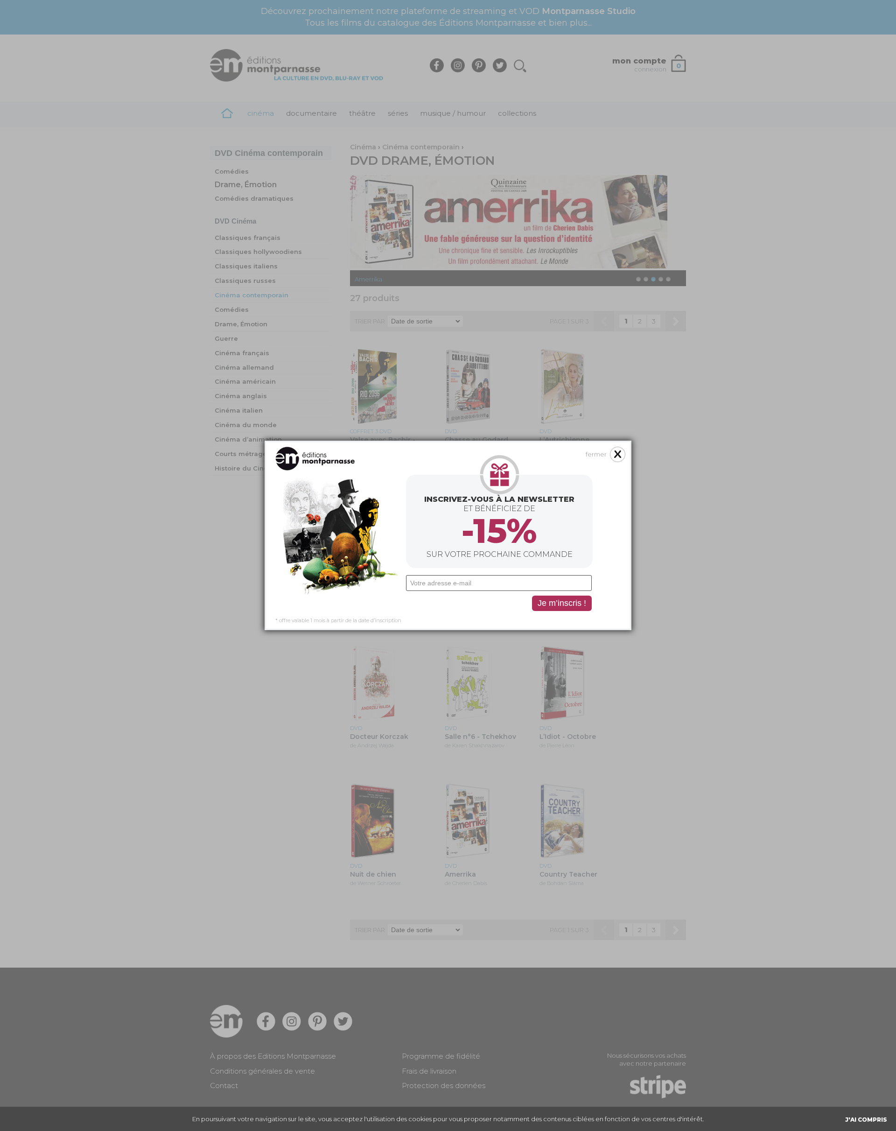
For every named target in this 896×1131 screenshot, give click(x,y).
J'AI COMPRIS (866, 1119)
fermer (596, 454)
